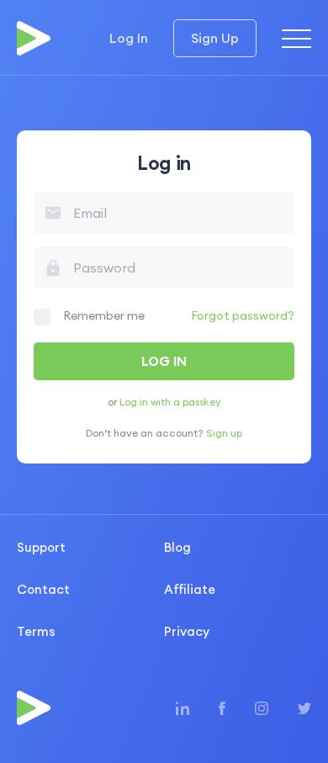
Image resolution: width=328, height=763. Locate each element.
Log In (128, 37)
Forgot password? (242, 315)
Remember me (104, 315)
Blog (177, 547)
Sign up (224, 433)
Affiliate (189, 589)
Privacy (186, 631)
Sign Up (215, 37)
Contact (43, 589)
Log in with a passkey (170, 401)
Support (41, 547)
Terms (36, 631)
